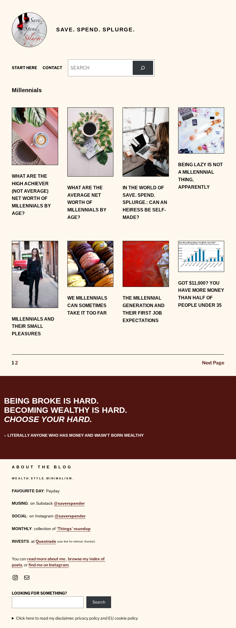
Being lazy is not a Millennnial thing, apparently (200, 175)
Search (98, 602)
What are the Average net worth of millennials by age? (86, 202)
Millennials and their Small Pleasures (33, 326)
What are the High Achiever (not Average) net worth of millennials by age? (31, 194)
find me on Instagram (48, 565)
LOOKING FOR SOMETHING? (39, 593)
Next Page (213, 363)
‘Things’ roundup (74, 529)
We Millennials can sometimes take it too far (87, 305)
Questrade (46, 541)
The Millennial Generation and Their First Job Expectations (144, 309)
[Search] (143, 68)
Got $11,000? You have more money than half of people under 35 (201, 294)
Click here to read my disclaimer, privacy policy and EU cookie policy (77, 618)
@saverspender (69, 503)
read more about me (46, 559)
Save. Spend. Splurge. (95, 30)
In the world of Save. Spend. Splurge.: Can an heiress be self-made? (145, 202)
